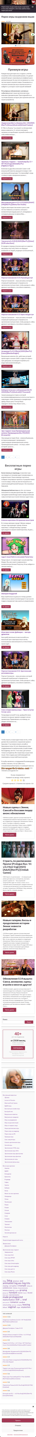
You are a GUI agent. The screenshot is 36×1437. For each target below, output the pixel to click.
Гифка (6, 1182)
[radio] (12, 780)
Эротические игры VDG (12, 1151)
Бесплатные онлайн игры (12, 1108)
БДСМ (6, 1171)
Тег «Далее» (6, 533)
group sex (5, 1293)
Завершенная (9, 1252)
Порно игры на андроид (12, 1131)
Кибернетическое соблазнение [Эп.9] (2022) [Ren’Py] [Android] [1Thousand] (16, 391)
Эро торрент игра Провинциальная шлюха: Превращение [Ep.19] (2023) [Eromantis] (15, 433)
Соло (6, 1216)
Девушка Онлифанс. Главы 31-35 (13, 1328)
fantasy (15, 1288)
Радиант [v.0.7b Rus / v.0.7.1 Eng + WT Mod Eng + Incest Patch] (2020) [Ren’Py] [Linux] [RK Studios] (17, 1344)
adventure (16, 1281)
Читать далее (9, 834)
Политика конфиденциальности (21, 1434)
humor (25, 1293)
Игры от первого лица (11, 1125)
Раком (6, 1204)
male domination (14, 1295)
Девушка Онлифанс (11, 1246)
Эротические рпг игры (11, 1159)
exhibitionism (7, 1288)
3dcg (9, 1280)
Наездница (8, 1196)
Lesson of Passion (10, 1100)
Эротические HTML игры (12, 1148)
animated (8, 1283)
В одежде (7, 1179)
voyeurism (25, 1307)
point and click (6, 1302)
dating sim (29, 1286)
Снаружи (7, 1213)
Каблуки (7, 1188)
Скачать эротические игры (12, 1142)
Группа (7, 1185)
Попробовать (18, 1048)
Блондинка (8, 1174)
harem (20, 1293)
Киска (6, 1190)
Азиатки (7, 1168)
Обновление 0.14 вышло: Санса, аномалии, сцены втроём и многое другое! (17, 981)
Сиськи (7, 1210)
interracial (5, 1295)
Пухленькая (8, 1202)
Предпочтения (18, 1430)
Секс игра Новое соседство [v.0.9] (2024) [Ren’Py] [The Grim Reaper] (17, 1361)
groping (23, 1290)
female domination (23, 1288)
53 (15, 732)
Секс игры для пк (10, 1269)
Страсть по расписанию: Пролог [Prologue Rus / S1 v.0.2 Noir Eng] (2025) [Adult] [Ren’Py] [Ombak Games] (17, 866)
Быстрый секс (9, 1111)
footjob (17, 1290)
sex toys (14, 1305)
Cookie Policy (10, 1434)
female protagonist (9, 1290)
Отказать (18, 1425)
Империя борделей (9, 594)
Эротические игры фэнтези (13, 1156)
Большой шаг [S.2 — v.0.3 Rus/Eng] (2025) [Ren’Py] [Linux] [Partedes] (17, 1394)
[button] (33, 1406)
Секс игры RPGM (10, 1258)
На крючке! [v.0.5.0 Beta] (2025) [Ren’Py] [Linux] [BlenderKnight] (16, 352)
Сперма (7, 1218)
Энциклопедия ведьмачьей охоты (13, 1240)
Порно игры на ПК (10, 1134)
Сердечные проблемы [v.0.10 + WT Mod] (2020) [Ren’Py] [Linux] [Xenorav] (17, 1320)
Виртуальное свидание (11, 1117)
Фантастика (8, 1227)
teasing (26, 1304)
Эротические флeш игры (12, 1162)
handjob (13, 1293)
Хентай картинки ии (10, 1233)
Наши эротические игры (12, 1128)
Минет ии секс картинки (12, 1193)
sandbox (22, 1302)
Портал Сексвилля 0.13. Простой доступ (17, 314)
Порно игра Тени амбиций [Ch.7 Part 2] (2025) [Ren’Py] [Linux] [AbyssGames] (16, 1377)
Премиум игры (9, 1136)
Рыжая (7, 1207)
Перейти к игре (6, 138)
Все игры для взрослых (10, 1095)
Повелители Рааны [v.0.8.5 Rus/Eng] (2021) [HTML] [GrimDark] (18, 1386)
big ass (18, 1283)
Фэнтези (7, 1230)
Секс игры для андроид (12, 1266)
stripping (19, 1305)
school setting (7, 1305)
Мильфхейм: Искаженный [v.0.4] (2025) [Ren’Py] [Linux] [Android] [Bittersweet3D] (17, 1352)
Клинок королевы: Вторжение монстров (17, 520)
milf (17, 1300)
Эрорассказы (7, 1243)
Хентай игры (8, 1145)
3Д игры (7, 1097)
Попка (6, 1199)
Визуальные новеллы (11, 1114)
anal (21, 1281)
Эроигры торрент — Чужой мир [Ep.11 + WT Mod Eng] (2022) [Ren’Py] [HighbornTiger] (17, 164)
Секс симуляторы (10, 1139)
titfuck (5, 1307)
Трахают (7, 1224)
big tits (26, 1283)
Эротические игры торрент (11, 1250)
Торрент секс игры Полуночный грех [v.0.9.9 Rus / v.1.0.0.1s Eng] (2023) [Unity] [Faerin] (17, 1369)
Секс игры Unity (9, 1260)
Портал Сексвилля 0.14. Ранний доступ (17, 278)
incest (30, 1293)
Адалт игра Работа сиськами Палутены (17, 557)
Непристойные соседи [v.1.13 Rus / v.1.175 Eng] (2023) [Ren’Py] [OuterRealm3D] (17, 1335)
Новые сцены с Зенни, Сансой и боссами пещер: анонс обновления (18, 810)
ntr (21, 1300)
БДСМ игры (8, 1106)
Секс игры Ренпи (10, 1272)
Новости (5, 1236)
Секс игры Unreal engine (12, 1263)
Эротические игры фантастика (14, 1153)
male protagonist (13, 1297)
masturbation (9, 1300)
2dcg (4, 1281)
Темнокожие (8, 1221)
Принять (18, 1420)
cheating (5, 1286)
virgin (18, 1307)
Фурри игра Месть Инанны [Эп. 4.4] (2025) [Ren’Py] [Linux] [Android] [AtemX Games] (17, 124)
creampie (21, 1286)
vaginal (12, 1307)
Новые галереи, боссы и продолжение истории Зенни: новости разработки (17, 925)
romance (14, 1302)
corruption (13, 1286)
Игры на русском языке (11, 1122)
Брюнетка (8, 1176)
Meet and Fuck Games (11, 1103)
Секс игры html (9, 1255)
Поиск (5, 1019)
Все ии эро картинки (9, 1166)
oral (24, 1300)
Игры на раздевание (11, 1120)
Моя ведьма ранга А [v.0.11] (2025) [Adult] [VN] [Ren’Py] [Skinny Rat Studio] (17, 203)
